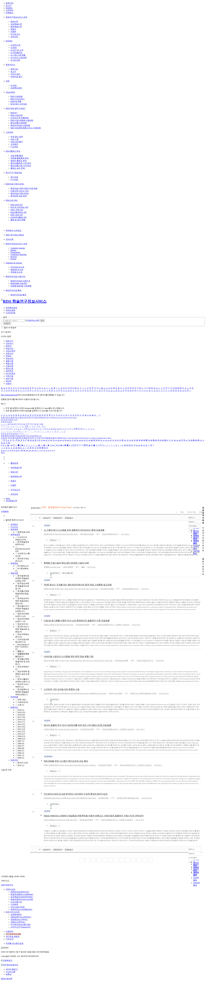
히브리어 (9, 358)
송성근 (46, 660)
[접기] (203, 555)
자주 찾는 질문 (16, 137)
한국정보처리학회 (87, 534)
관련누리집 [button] (10, 889)
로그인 (8, 6)
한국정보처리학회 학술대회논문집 (22, 600)
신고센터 (14, 147)
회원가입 (9, 3)
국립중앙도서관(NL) (19, 919)
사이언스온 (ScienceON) (20, 927)
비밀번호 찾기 (16, 77)
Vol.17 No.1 (140, 729)
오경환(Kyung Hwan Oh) (70, 798)
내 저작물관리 (16, 53)
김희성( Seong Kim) (52, 693)
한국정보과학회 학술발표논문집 (22, 586)
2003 (21, 751)
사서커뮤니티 (16, 902)
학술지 (13, 29)
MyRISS (9, 8)
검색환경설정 (16, 88)
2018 (21, 715)
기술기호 (9, 366)
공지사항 (9, 239)
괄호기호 (9, 361)
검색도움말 (10, 310)
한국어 (23, 763)
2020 (21, 710)
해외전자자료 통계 (13, 290)
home (8, 498)
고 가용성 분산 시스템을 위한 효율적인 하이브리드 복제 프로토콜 (74, 530)
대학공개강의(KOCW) (19, 892)
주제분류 (14, 697)
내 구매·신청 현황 (17, 55)
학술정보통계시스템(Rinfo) (21, 894)
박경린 (57, 589)
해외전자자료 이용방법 (20, 125)
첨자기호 (9, 368)
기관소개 (9, 939)
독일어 (8, 356)
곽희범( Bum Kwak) (52, 798)
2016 (21, 720)
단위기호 (9, 376)
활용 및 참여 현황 (17, 220)
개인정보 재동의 (13, 936)
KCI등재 (23, 566)
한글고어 (9, 348)
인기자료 (14, 180)
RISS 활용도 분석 (13, 151)
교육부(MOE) (16, 914)
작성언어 (14, 760)
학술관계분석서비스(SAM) (21, 899)
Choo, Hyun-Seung (66, 589)
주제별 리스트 (16, 272)
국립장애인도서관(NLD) (20, 917)
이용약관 (9, 931)
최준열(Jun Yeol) (67, 693)
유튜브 (8, 974)
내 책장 (13, 48)
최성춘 (51, 534)
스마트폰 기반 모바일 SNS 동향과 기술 (61, 689)
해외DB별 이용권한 (18, 283)
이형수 (57, 660)
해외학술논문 (16, 27)
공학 (22, 700)
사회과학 (23, 702)
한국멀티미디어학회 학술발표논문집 (22, 608)
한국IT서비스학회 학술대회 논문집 (22, 629)
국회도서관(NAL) (17, 922)
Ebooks (13, 250)
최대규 (57, 765)
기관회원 (14, 904)
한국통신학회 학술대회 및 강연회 (22, 661)
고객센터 (9, 10)
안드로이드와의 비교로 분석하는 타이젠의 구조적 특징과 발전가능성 (76, 794)
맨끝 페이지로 (150, 860)
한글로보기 (69, 518)
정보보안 (23, 624)
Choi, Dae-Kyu (90, 765)
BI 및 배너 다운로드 (18, 104)
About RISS (10, 92)
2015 (21, 722)
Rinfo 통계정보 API (18, 212)
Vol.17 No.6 (140, 820)
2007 (21, 741)
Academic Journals (17, 248)
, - (79, 589)
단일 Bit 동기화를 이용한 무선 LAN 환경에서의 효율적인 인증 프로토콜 (77, 620)
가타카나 (9, 343)
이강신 (62, 660)
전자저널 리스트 (17, 267)
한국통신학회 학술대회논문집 (22, 593)
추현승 (46, 589)
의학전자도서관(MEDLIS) (21, 909)
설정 (8, 81)
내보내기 (46, 518)
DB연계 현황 (15, 101)
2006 (21, 743)
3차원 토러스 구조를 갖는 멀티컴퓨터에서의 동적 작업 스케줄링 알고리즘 (78, 585)
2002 (21, 753)
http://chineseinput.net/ (9, 395)
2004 (21, 748)
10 (41, 815)
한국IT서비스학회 (115, 693)
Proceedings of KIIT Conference (22, 647)
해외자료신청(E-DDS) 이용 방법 (23, 188)
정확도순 (191, 517)
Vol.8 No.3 (145, 589)
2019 (21, 712)
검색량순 (14, 524)
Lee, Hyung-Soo (95, 660)
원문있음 (24, 532)
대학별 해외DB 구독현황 (20, 286)
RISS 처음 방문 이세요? (15, 108)
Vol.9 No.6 (158, 765)
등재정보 (14, 563)
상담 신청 (14, 139)
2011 (21, 731)
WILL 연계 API (16, 210)
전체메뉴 (9, 13)
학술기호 (9, 363)
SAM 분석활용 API (18, 217)
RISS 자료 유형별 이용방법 (21, 120)
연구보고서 (15, 34)
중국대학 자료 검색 (18, 196)
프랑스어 (9, 353)
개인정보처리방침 (13, 934)
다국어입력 (10, 313)
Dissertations (15, 252)
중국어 (8, 346)
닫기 (3, 453)
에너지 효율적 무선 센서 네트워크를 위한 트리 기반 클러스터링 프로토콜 (77, 725)
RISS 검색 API (16, 205)
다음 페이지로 (144, 860)
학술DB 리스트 (16, 270)
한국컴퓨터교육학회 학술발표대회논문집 (22, 691)
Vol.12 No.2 (125, 534)
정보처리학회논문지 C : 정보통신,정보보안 (113, 625)
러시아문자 (10, 373)
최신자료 (14, 177)
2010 (21, 734)
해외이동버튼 (6, 979)
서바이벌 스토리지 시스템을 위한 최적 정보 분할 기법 (68, 656)
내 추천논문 (15, 45)
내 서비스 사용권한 (18, 58)
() (98, 693)
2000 (21, 758)
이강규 (46, 820)
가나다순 (14, 527)
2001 (21, 755)
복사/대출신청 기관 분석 (20, 166)
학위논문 (14, 22)
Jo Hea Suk (58, 625)
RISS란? (13, 113)
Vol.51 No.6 (91, 567)
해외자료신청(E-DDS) (15, 184)
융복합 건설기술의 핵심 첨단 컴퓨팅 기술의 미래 (66, 563)
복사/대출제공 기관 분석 (20, 163)
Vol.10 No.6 (160, 660)
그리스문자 (10, 351)
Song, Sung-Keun (72, 660)
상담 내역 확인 (16, 142)
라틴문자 (9, 371)
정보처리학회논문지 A (110, 534)
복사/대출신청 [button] (67, 573)
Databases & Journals (14, 263)
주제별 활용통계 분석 (19, 158)
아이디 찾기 (15, 74)
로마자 (8, 381)
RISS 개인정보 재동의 (15, 235)
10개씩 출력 (192, 858)
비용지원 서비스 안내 (19, 191)
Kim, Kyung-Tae (60, 729)
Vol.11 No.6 (136, 625)
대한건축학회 (68, 567)
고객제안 (14, 144)
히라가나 (9, 341)
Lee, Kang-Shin (107, 660)
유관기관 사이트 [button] (13, 912)
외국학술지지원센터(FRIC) (21, 897)
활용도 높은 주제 (17, 168)
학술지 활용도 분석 (18, 161)
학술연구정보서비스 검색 (16, 17)
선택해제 (5, 511)
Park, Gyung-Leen (91, 589)
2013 (21, 727)
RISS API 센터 (12, 200)
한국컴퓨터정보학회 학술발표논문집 (22, 578)
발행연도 (14, 707)
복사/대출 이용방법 (18, 123)
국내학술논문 (16, 24)
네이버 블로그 (12, 969)
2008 (21, 739)
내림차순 (191, 522)
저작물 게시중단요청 (14, 943)
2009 (21, 736)
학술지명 (14, 573)
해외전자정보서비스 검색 (16, 244)
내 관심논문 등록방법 (19, 118)
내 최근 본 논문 (16, 50)
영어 (21, 765)
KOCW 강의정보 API (19, 207)
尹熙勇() (52, 567)
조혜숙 (46, 625)
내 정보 (13, 85)
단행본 (13, 32)
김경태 (46, 729)
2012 (21, 729)
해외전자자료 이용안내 (15, 277)
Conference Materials (18, 255)
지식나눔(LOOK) (17, 907)
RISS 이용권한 (16, 115)
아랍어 (8, 384)
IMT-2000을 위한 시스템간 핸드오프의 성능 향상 (66, 761)
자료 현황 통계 (16, 156)
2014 (21, 724)
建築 (21, 651)
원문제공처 (15, 535)
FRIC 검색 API (16, 215)
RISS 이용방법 (16, 96)
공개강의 (14, 37)
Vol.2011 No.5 (164, 693)
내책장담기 (57, 518)
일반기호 (9, 379)
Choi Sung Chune (72, 534)
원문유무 (14, 529)
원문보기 (54, 540)
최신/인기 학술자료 (14, 173)
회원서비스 (10, 65)
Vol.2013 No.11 (147, 798)
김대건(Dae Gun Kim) (81, 693)
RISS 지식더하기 (17, 99)
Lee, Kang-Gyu (60, 820)
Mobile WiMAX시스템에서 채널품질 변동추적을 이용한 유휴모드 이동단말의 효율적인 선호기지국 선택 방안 (94, 816)
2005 (21, 746)
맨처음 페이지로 (81, 860)
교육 (21, 705)
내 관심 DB (15, 60)
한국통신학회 (103, 798)
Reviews (13, 257)
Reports (13, 259)
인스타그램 (10, 972)
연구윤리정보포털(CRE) (20, 924)
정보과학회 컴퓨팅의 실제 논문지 (22, 674)
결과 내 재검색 (10, 328)
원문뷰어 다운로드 (13, 230)
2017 (21, 717)
